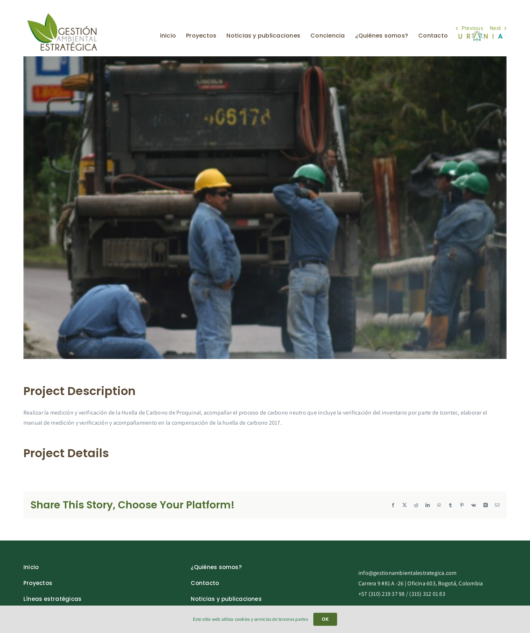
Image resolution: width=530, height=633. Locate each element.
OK (325, 619)
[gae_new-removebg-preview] (62, 15)
